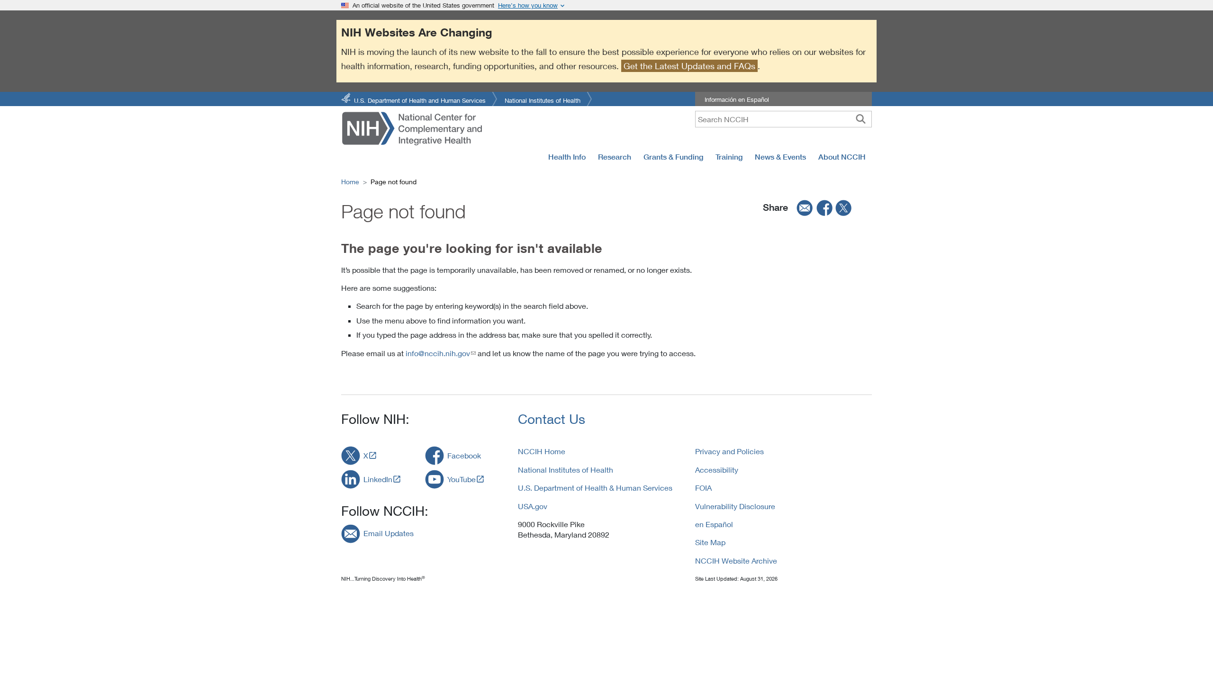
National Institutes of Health (542, 100)
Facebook (464, 455)
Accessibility (716, 469)
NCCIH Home (541, 451)
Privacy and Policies (729, 451)
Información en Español (737, 99)
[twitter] (843, 207)
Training (728, 157)
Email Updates (388, 533)
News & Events (780, 157)
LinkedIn (377, 479)
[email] (801, 207)
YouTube (461, 479)
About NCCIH (842, 157)
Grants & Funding (673, 157)
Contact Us (551, 419)
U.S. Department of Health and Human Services (420, 100)
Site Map (710, 542)
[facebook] (824, 207)
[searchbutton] (860, 119)
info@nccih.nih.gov (438, 353)
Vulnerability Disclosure (735, 506)
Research (614, 157)
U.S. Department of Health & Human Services (595, 487)
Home (350, 182)
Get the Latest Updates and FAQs (689, 66)
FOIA (703, 487)
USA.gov (532, 506)
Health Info (567, 157)
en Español (714, 524)
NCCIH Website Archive (736, 560)
